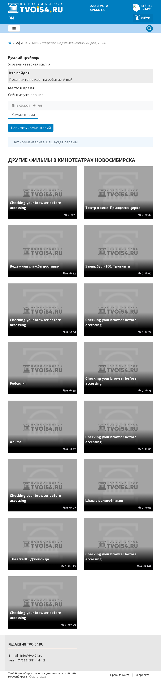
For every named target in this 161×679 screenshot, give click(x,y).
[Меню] (14, 28)
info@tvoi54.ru (31, 655)
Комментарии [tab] (23, 114)
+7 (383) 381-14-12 (30, 660)
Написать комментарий (31, 128)
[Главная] (10, 42)
